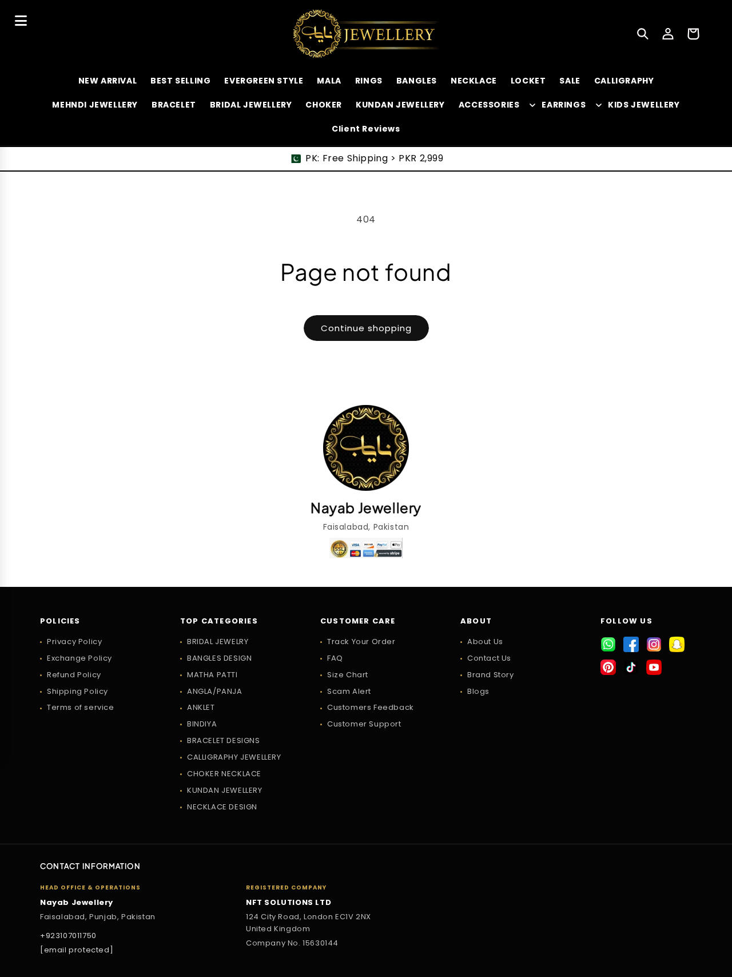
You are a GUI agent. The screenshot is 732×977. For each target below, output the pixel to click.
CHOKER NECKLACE (224, 773)
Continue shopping (366, 328)
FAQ (335, 658)
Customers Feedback (370, 707)
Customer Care (358, 621)
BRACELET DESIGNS (223, 740)
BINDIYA (202, 723)
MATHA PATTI (212, 674)
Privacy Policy (74, 641)
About (476, 621)
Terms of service (80, 707)
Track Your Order (361, 641)
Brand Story (490, 674)
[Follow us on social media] (608, 644)
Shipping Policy (77, 691)
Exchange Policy (79, 658)
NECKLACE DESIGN (222, 806)
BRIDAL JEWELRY (217, 641)
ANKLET (201, 707)
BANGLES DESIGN (219, 658)
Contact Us (489, 658)
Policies (60, 621)
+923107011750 (68, 935)
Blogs (478, 691)
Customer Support (364, 723)
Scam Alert (349, 691)
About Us (485, 641)
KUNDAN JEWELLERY (224, 790)
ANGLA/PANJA (214, 691)
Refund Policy (74, 674)
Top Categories (219, 621)
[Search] (642, 33)
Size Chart (347, 674)
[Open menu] (20, 20)
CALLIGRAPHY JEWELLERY (234, 757)
